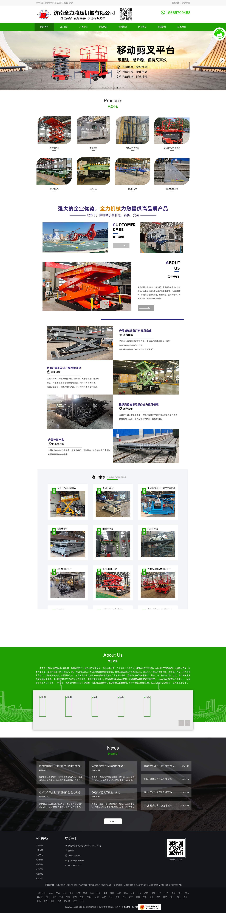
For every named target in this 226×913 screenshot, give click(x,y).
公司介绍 (64, 26)
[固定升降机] (54, 130)
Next (187, 725)
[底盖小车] (93, 171)
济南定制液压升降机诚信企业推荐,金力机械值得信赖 (66, 765)
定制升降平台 (165, 885)
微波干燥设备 (107, 885)
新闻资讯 (123, 26)
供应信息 (103, 26)
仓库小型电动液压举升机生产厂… (159, 765)
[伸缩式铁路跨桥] (172, 171)
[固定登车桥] (54, 171)
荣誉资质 (142, 26)
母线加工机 (61, 885)
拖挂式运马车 (177, 885)
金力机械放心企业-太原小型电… (159, 805)
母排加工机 (118, 885)
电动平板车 (83, 885)
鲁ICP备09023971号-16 (114, 907)
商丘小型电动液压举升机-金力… (159, 779)
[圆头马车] (93, 130)
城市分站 (41, 893)
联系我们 (176, 2)
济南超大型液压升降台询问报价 (108, 765)
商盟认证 (162, 26)
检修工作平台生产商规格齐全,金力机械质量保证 (64, 792)
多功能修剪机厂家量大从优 (106, 792)
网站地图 (186, 2)
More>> (113, 821)
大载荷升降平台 (142, 885)
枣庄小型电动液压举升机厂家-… (159, 792)
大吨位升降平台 (129, 885)
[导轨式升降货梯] (132, 130)
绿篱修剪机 (154, 885)
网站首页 (44, 26)
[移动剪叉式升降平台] (172, 130)
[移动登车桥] (132, 171)
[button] (103, 87)
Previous (181, 725)
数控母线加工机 (94, 885)
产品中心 (83, 26)
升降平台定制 (72, 885)
